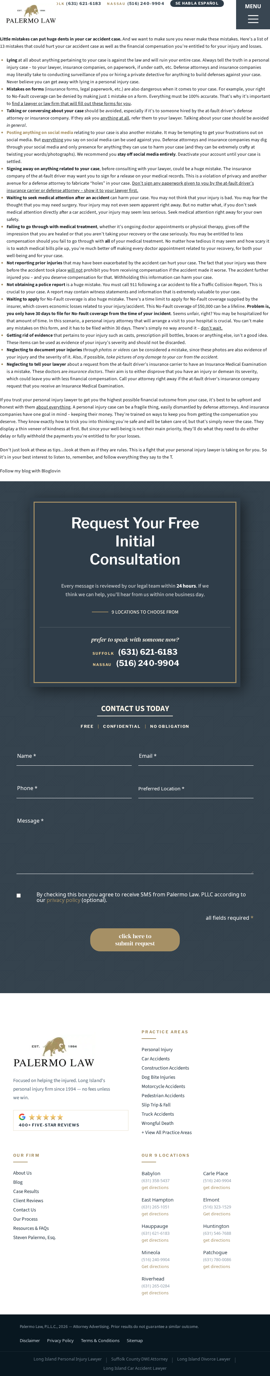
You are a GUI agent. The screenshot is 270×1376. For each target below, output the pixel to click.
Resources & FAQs (31, 1228)
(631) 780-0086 (217, 1259)
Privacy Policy (60, 1340)
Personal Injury (157, 1049)
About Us (22, 1173)
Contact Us (24, 1209)
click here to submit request (135, 939)
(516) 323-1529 (217, 1207)
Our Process (25, 1219)
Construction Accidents (165, 1068)
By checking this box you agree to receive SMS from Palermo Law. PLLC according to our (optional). (141, 897)
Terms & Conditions (100, 1340)
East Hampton (158, 1199)
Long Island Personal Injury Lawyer (68, 1359)
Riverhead (153, 1278)
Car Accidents (156, 1058)
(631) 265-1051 (156, 1207)
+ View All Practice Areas (167, 1132)
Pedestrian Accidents (163, 1095)
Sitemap (135, 1340)
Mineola (151, 1252)
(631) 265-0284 (156, 1286)
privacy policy (63, 900)
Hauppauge (155, 1226)
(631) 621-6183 (73, 3)
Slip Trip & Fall (156, 1104)
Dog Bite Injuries (158, 1077)
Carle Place (215, 1173)
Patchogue (215, 1252)
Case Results (26, 1191)
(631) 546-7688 (217, 1233)
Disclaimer (30, 1340)
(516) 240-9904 (135, 3)
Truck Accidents (158, 1114)
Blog (18, 1182)
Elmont (211, 1199)
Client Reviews (28, 1200)
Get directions (216, 1214)
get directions (155, 1187)
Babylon (151, 1173)
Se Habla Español (197, 3)
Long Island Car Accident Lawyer (135, 1368)
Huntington (216, 1226)
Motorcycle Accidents (163, 1086)
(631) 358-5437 (156, 1180)
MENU (253, 6)
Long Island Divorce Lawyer (203, 1359)
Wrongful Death (158, 1123)
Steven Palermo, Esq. (34, 1237)
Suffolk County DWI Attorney (139, 1359)
